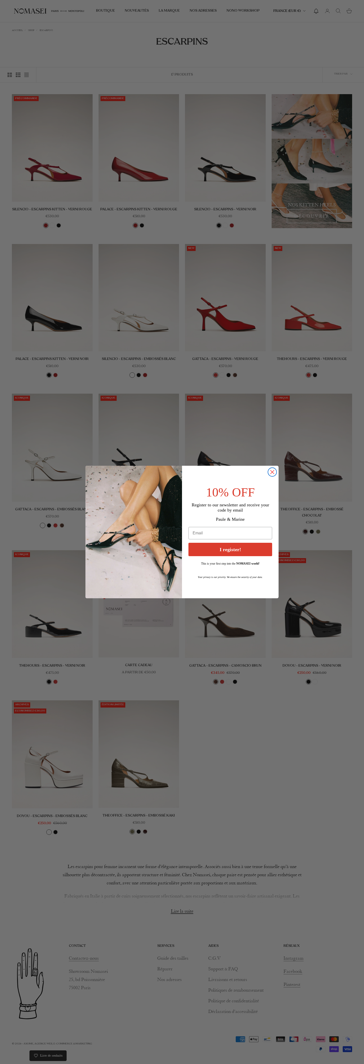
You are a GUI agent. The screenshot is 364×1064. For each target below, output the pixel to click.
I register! (230, 549)
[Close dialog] (272, 472)
